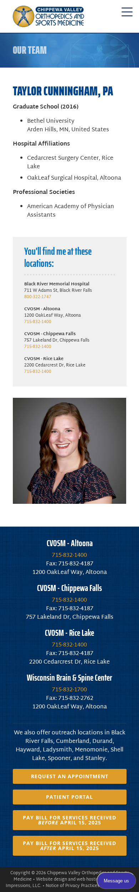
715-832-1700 (69, 690)
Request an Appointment (69, 776)
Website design (51, 879)
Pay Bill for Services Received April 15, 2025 (69, 820)
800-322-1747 (37, 297)
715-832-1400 (37, 322)
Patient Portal (69, 796)
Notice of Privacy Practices (72, 886)
